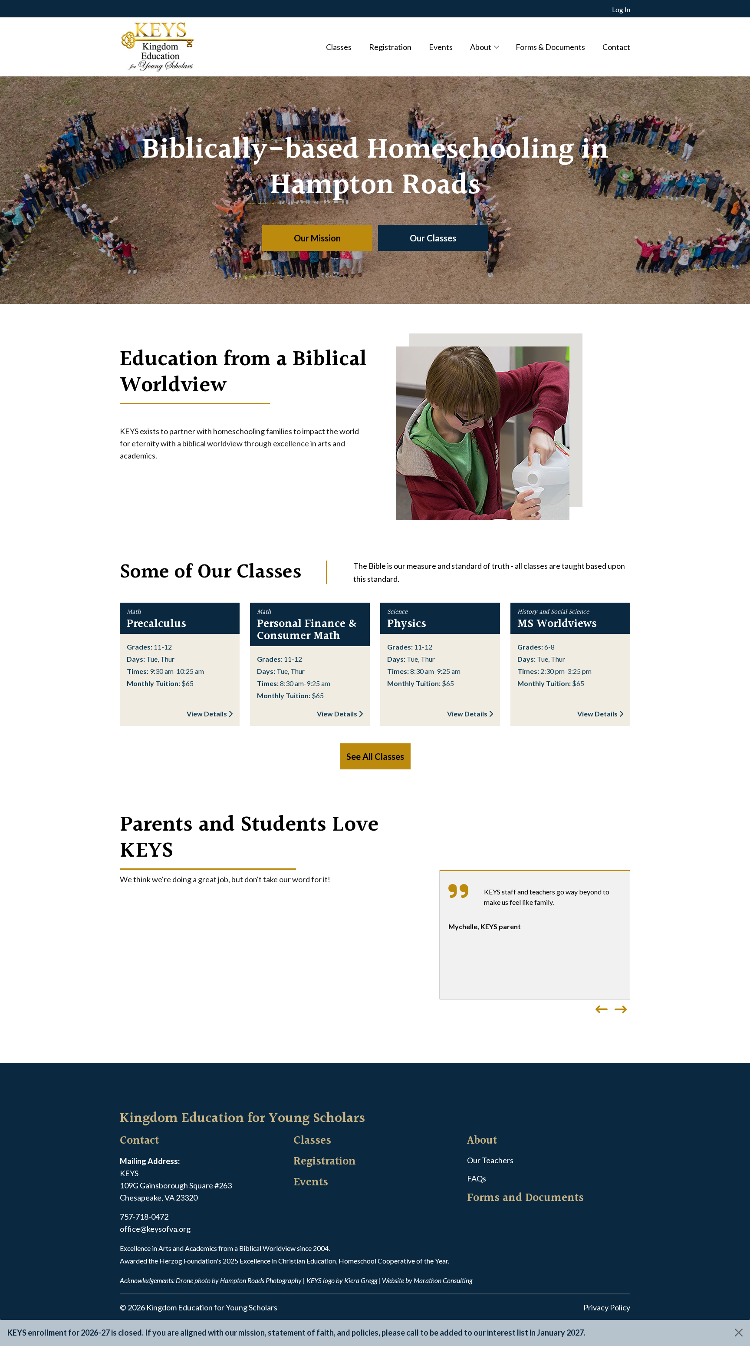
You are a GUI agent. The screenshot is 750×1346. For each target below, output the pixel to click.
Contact (616, 47)
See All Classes (375, 756)
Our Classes (433, 238)
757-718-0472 (144, 1216)
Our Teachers (490, 1160)
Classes (339, 47)
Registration (390, 47)
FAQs (476, 1178)
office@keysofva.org (155, 1229)
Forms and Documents (525, 1198)
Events (441, 47)
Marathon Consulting (443, 1280)
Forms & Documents (550, 47)
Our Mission (317, 238)
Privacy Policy (606, 1307)
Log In (621, 9)
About (480, 47)
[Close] (739, 1332)
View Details (207, 713)
